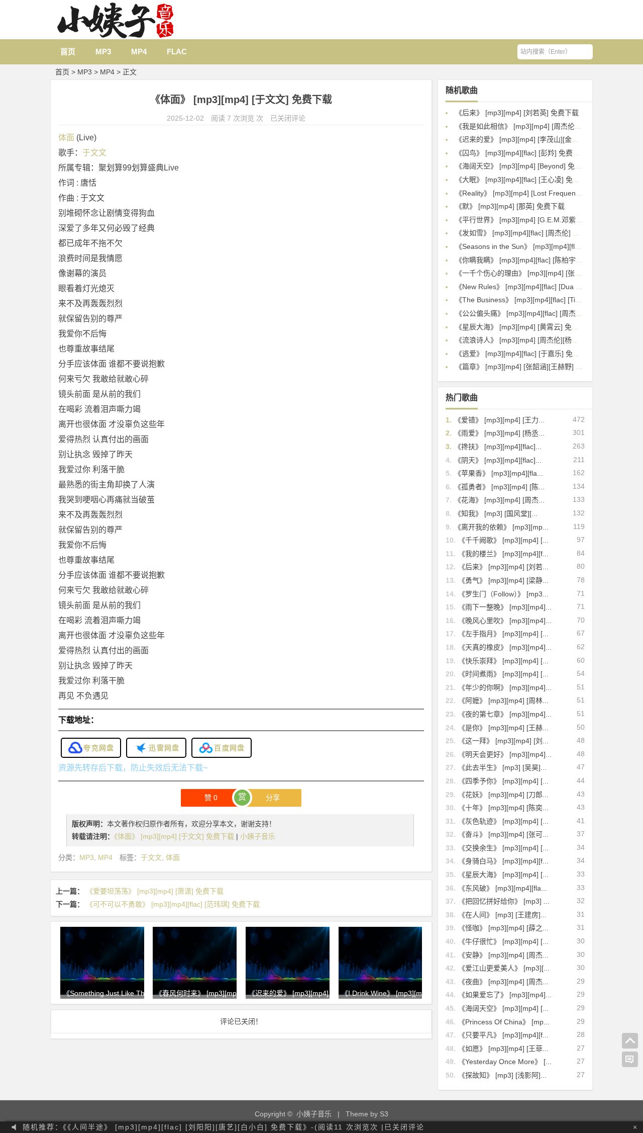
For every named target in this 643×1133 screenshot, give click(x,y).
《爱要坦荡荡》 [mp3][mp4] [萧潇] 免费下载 (155, 891)
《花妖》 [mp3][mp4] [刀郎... (503, 795)
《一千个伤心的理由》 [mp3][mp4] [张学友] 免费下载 (538, 273)
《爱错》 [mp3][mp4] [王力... (499, 420)
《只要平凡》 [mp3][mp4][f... (503, 1035)
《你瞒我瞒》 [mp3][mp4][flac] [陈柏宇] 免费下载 (531, 260)
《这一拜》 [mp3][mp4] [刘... (503, 741)
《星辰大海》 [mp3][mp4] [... (503, 874)
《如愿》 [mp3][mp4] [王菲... (503, 1048)
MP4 (139, 51)
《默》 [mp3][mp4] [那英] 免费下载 (510, 206)
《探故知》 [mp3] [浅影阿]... (502, 1075)
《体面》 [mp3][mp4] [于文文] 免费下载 (175, 836)
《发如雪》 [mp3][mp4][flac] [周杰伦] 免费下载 (528, 233)
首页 (67, 51)
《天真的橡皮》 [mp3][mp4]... (505, 647)
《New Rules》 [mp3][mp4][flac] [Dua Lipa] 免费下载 (538, 287)
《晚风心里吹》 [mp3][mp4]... (505, 621)
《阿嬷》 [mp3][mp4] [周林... (503, 700)
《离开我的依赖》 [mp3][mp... (501, 527)
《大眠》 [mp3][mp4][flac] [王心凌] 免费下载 (524, 180)
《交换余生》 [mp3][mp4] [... (503, 848)
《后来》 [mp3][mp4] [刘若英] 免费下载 (517, 113)
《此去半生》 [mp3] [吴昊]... (502, 767)
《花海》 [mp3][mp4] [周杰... (499, 500)
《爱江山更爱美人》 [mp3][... (504, 968)
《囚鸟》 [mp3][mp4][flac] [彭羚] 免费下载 (521, 153)
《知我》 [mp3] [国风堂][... (496, 513)
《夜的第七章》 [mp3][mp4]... (505, 714)
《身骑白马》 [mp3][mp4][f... (503, 861)
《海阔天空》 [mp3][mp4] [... (503, 1008)
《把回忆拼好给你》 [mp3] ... (504, 901)
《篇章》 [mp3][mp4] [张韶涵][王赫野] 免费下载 (529, 367)
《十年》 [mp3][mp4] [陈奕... (503, 808)
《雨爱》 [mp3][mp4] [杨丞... (499, 433)
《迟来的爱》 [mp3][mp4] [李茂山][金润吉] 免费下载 (536, 139)
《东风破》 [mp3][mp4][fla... (502, 888)
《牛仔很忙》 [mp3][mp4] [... (503, 941)
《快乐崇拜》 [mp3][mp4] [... (503, 661)
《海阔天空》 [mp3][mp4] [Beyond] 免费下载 (525, 166)
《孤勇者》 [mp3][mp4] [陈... (499, 487)
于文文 (94, 152)
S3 (384, 1114)
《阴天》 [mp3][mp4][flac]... (498, 460)
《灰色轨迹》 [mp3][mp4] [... (503, 821)
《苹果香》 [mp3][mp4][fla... (498, 473)
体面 (66, 137)
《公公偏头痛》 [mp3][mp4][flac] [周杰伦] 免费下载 (535, 313)
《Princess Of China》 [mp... (504, 1022)
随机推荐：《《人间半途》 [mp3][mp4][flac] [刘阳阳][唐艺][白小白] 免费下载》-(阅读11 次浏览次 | (223, 1127)
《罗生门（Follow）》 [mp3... (503, 594)
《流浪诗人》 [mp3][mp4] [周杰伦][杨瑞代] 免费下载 (536, 340)
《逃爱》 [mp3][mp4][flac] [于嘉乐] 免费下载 (524, 354)
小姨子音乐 (257, 836)
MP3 (103, 51)
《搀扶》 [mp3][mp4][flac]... (498, 447)
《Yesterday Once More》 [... (505, 1062)
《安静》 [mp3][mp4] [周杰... (503, 955)
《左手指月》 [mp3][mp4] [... (503, 634)
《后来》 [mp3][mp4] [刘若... (503, 567)
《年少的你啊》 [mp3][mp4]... (505, 687)
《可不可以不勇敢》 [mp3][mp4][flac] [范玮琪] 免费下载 (173, 904)
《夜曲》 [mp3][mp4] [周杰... (503, 982)
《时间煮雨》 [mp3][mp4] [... (503, 674)
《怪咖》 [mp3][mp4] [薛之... (503, 928)
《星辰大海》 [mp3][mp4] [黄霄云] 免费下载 (524, 327)
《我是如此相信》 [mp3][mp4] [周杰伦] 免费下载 (531, 126)
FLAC (177, 51)
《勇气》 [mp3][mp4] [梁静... (503, 580)
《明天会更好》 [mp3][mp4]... (505, 754)
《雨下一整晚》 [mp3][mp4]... (505, 607)
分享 (273, 798)
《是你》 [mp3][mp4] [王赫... (503, 728)
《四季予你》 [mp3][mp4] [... (503, 781)
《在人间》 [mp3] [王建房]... (502, 915)
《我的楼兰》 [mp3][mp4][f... (503, 554)
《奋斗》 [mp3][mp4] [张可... (503, 834)
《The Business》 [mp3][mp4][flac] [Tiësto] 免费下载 (538, 300)
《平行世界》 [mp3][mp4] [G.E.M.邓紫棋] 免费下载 (535, 220)
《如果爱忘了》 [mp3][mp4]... (505, 995)
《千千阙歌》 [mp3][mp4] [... (503, 540)
